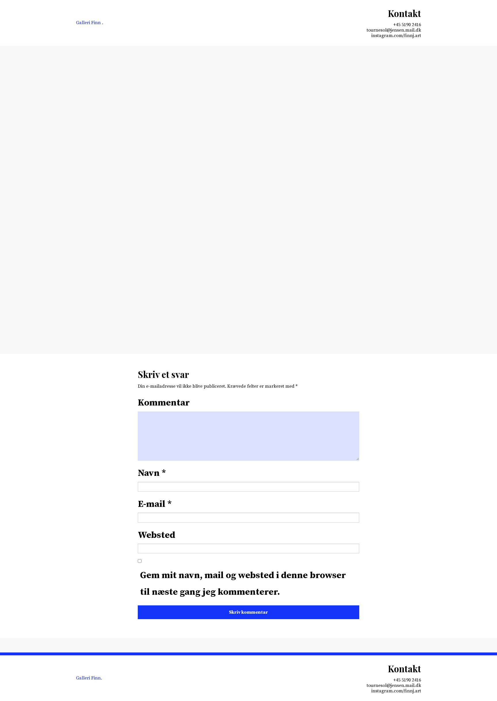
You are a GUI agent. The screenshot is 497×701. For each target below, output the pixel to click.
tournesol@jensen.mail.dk (394, 30)
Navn (152, 473)
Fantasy (173, 237)
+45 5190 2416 (407, 25)
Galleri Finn (89, 23)
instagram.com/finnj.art (396, 35)
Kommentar (164, 403)
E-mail (155, 504)
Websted (156, 535)
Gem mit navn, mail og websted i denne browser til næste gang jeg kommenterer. (243, 584)
